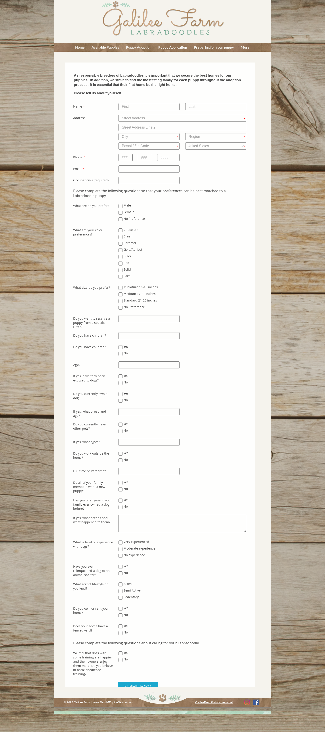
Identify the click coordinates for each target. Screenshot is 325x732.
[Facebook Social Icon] (256, 702)
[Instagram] (247, 702)
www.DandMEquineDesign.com (113, 702)
